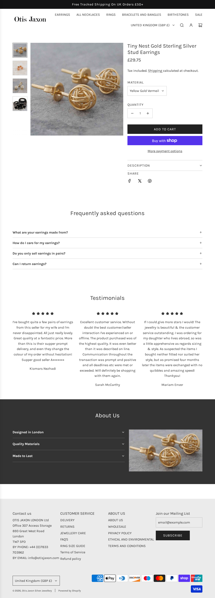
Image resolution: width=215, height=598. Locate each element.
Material (135, 82)
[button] (33, 89)
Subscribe (172, 535)
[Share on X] (139, 181)
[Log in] (191, 25)
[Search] (181, 25)
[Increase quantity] (147, 113)
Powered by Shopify (69, 590)
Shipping (155, 71)
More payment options (165, 151)
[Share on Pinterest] (149, 181)
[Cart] (200, 25)
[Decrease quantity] (132, 113)
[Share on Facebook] (129, 181)
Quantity (135, 105)
